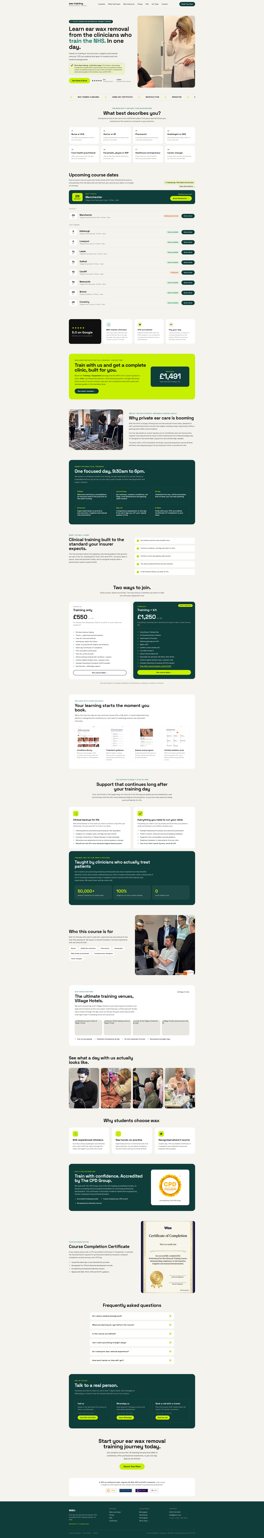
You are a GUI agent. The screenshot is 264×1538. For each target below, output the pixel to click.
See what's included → (87, 391)
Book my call (162, 1418)
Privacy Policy (87, 1533)
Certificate (113, 1521)
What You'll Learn (114, 4)
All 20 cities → (144, 1521)
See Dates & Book (79, 81)
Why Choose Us (128, 4)
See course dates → (100, 673)
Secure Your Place (132, 1466)
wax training (78, 4)
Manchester (143, 1515)
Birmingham (143, 1512)
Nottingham (143, 1518)
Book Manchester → (181, 198)
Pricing (140, 4)
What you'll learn (115, 1512)
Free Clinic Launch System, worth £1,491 (155, 666)
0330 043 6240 (174, 1512)
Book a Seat (188, 216)
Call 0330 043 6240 (88, 1418)
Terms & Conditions (75, 1533)
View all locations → (187, 186)
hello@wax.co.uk (175, 1515)
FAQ (147, 4)
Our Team (155, 4)
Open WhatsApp (125, 1418)
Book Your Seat (187, 4)
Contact (165, 4)
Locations (101, 4)
